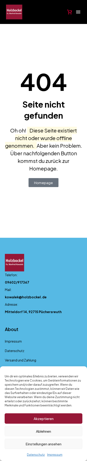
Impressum (54, 454)
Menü (78, 12)
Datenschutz (36, 454)
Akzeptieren (44, 418)
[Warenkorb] (69, 12)
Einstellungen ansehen (43, 444)
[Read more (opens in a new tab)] (43, 280)
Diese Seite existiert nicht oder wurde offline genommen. (41, 138)
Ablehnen (43, 431)
